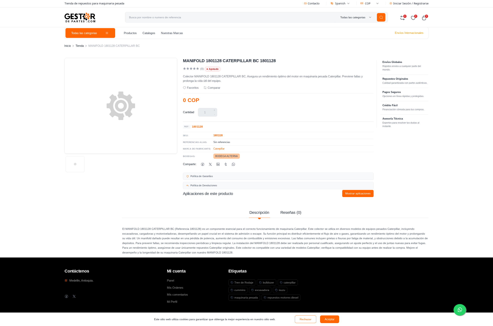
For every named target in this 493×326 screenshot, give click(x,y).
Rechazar (305, 319)
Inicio (67, 45)
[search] (381, 17)
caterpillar (290, 282)
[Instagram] (81, 296)
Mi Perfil (172, 301)
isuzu (282, 290)
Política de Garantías (201, 176)
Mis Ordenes (175, 287)
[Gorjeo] (210, 164)
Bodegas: (189, 156)
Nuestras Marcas (172, 33)
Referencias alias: (195, 142)
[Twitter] (74, 296)
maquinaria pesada (246, 297)
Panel (170, 280)
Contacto (313, 3)
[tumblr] (225, 164)
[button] (425, 18)
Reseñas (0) (290, 212)
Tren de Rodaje (243, 282)
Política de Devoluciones (203, 185)
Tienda (79, 45)
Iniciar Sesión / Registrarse (410, 3)
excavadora (262, 290)
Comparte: (189, 164)
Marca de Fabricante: (197, 149)
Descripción (259, 212)
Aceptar (330, 319)
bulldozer (268, 282)
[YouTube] (89, 296)
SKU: (186, 135)
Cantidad (188, 112)
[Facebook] (202, 164)
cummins (239, 290)
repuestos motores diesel (282, 297)
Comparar (214, 87)
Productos (130, 33)
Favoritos (193, 87)
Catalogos (149, 33)
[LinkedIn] (218, 164)
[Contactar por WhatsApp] (460, 310)
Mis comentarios (177, 294)
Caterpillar (219, 148)
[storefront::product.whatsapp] (233, 164)
